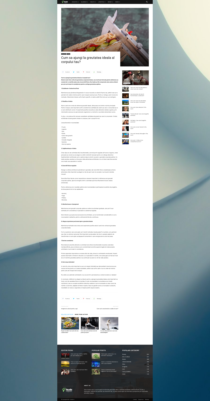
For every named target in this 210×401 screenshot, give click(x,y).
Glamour (84, 2)
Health (92, 2)
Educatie (74, 2)
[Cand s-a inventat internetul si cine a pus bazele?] (96, 364)
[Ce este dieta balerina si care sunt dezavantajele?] (109, 323)
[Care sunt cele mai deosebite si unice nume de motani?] (125, 89)
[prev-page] (88, 336)
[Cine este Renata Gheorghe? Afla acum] (125, 135)
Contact (135, 399)
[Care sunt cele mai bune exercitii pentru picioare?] (90, 323)
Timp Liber (68, 6)
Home (62, 6)
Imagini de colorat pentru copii (69, 308)
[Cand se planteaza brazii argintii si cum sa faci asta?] (96, 372)
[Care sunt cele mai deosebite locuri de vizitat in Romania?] (125, 102)
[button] (147, 2)
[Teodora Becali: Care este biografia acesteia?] (125, 115)
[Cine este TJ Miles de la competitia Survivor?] (125, 141)
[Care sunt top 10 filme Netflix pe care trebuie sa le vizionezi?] (65, 356)
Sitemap (147, 399)
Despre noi (140, 399)
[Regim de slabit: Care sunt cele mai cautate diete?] (70, 323)
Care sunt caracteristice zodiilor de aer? (107, 308)
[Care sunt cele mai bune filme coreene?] (135, 77)
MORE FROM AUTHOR (81, 314)
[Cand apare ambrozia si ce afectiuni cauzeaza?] (96, 356)
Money (110, 2)
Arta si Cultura (127, 83)
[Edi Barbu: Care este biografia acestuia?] (125, 122)
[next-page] (91, 336)
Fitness (73, 6)
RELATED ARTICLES (67, 314)
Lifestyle (101, 2)
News (117, 2)
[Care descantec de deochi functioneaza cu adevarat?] (125, 95)
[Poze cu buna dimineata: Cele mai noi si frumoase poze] (65, 364)
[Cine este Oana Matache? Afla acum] (125, 108)
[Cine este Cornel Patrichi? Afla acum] (125, 128)
